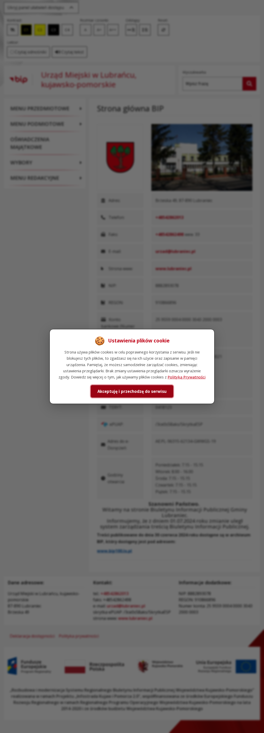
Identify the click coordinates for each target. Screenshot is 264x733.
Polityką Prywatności (186, 376)
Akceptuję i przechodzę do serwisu (132, 391)
